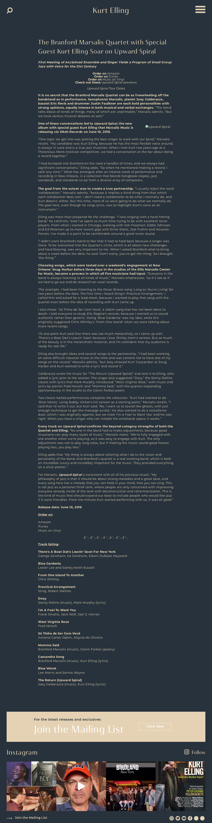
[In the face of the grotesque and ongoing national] (131, 786)
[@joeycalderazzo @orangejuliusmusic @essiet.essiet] (81, 786)
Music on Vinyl (113, 79)
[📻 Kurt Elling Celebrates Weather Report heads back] (180, 786)
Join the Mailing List (31, 818)
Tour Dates (106, 88)
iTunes (113, 76)
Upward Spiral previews (119, 82)
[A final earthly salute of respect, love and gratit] (31, 786)
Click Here (155, 726)
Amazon (113, 73)
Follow (198, 752)
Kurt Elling (111, 10)
